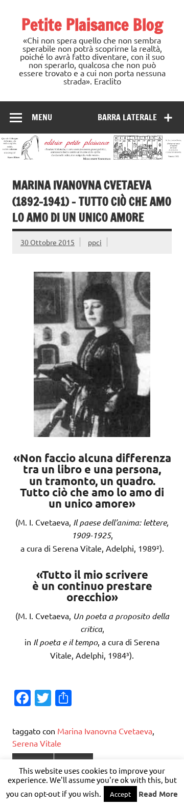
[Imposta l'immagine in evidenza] (92, 433)
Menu (42, 117)
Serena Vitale (36, 743)
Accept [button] (120, 794)
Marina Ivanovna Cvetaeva (104, 731)
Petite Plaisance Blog (92, 24)
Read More (158, 794)
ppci (95, 242)
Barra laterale (127, 117)
